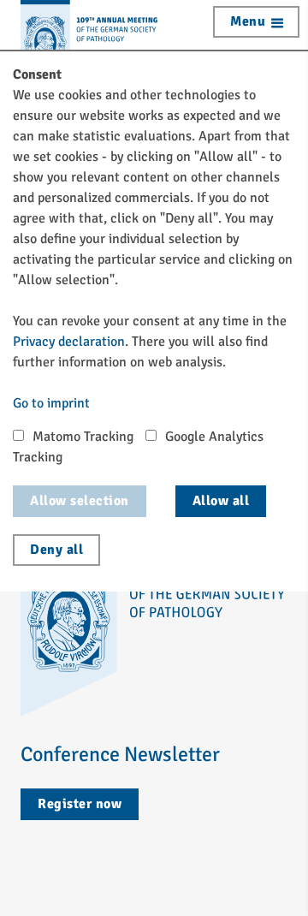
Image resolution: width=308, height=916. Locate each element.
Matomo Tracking (83, 436)
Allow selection (79, 500)
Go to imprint (51, 403)
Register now (79, 803)
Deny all (56, 549)
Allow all (221, 500)
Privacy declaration (69, 341)
